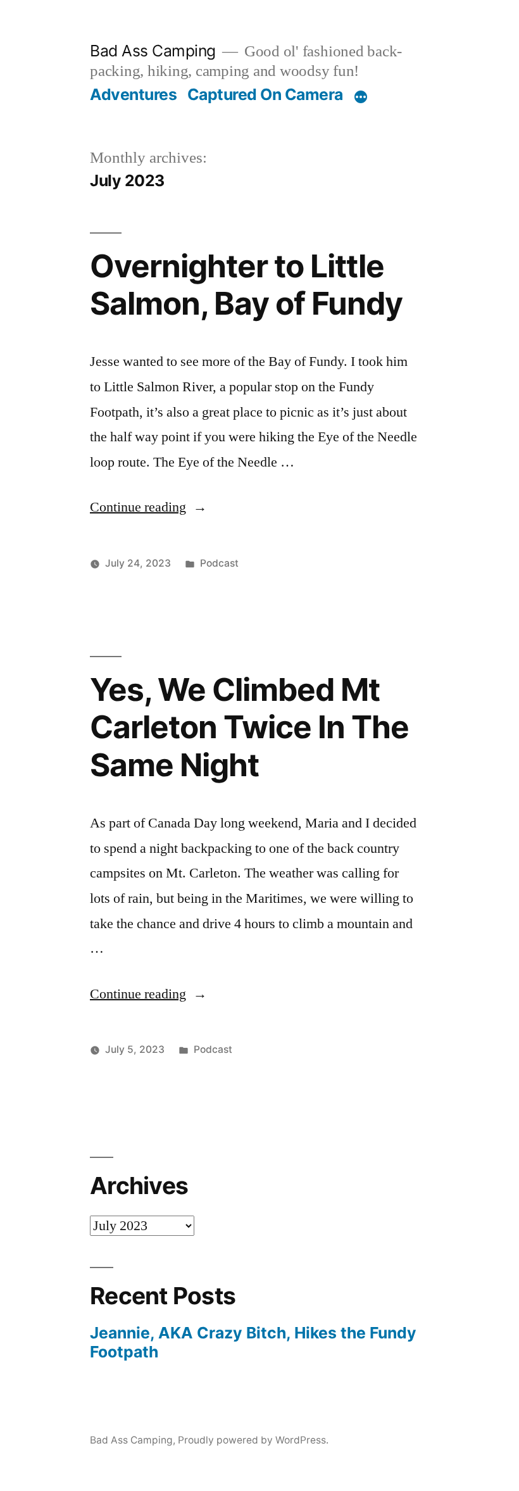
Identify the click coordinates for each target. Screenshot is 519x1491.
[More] (360, 96)
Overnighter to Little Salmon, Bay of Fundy (246, 284)
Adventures (133, 94)
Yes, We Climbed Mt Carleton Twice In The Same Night (249, 727)
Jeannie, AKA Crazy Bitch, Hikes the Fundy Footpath (253, 1342)
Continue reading (148, 507)
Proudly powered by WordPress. (253, 1440)
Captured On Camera (265, 94)
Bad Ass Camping (153, 50)
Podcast (219, 563)
